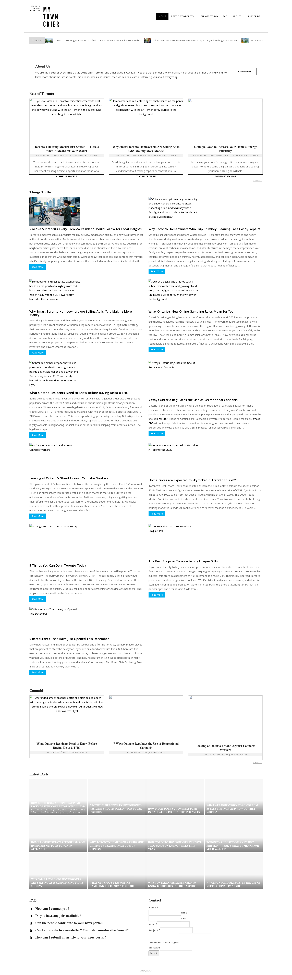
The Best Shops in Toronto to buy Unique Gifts (183, 561)
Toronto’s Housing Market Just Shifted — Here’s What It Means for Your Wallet (97, 40)
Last (184, 918)
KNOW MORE (244, 71)
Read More (37, 267)
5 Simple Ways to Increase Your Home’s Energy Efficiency (225, 149)
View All (257, 180)
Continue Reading (66, 176)
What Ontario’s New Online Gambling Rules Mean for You (191, 311)
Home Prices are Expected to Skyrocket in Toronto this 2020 (193, 480)
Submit (154, 953)
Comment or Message (164, 942)
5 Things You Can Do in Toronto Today (57, 565)
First (184, 912)
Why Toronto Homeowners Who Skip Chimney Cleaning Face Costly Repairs (204, 229)
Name (153, 907)
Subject (154, 930)
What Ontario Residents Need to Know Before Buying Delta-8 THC (78, 393)
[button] (86, 909)
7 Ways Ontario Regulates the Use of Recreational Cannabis (193, 400)
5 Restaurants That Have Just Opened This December (69, 639)
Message (154, 947)
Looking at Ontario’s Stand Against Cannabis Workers (68, 478)
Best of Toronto (87, 155)
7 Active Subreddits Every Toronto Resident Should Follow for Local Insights (85, 229)
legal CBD (162, 418)
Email (153, 924)
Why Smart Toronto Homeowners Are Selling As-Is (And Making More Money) (195, 40)
